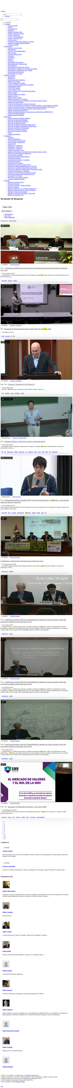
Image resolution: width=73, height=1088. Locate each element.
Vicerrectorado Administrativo (16, 142)
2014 (43, 452)
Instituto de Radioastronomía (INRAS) (19, 156)
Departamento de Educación (16, 72)
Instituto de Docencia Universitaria (17, 99)
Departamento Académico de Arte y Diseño (20, 70)
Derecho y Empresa (13, 187)
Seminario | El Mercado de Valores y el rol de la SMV (27, 807)
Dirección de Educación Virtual (17, 123)
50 (45, 512)
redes (2, 336)
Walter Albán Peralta (8, 891)
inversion (32, 817)
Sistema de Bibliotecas (14, 139)
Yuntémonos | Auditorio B (15, 147)
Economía (11, 56)
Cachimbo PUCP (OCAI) (15, 176)
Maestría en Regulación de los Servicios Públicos (21, 190)
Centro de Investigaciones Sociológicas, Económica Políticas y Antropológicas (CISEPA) (33, 105)
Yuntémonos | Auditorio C (15, 148)
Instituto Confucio (13, 96)
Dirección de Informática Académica (18, 121)
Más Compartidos (10, 217)
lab (5, 452)
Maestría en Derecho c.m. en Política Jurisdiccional (22, 188)
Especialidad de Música (14, 86)
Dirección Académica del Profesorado (18, 128)
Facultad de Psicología (14, 158)
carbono (7, 393)
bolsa (27, 817)
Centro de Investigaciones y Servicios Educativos (22, 104)
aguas (22, 393)
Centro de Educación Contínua (16, 83)
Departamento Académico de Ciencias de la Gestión (22, 69)
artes (9, 512)
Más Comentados (7, 211)
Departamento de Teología (15, 163)
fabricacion (10, 452)
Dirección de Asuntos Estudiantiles (17, 120)
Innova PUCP (12, 144)
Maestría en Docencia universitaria (17, 192)
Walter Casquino (7, 912)
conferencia (4, 633)
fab (2, 452)
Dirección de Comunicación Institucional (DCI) (21, 174)
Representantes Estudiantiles (16, 115)
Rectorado (11, 137)
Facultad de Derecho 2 (14, 161)
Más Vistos (8, 216)
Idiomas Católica (12, 92)
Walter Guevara (7, 990)
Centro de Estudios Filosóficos (16, 80)
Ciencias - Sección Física (15, 48)
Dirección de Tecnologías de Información (19, 153)
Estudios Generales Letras (15, 32)
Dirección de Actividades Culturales (18, 177)
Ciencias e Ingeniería (14, 35)
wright (11, 633)
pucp (39, 452)
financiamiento (40, 817)
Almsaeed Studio (20, 1081)
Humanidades (12, 49)
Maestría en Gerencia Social (16, 182)
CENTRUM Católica (14, 88)
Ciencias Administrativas (15, 54)
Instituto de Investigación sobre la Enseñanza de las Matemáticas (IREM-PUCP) (30, 112)
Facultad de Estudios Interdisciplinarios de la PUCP (22, 166)
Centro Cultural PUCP (14, 89)
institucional (20, 512)
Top (2, 1086)
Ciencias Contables (13, 45)
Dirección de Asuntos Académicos (17, 129)
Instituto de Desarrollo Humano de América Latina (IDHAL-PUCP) (27, 108)
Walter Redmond (7, 1066)
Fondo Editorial (12, 65)
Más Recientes (9, 214)
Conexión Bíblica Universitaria (16, 94)
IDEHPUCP (11, 78)
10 (5, 837)
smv (13, 817)
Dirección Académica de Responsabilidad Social (21, 124)
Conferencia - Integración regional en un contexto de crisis (22, 561)
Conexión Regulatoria (14, 134)
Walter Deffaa (6, 951)
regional (11, 571)
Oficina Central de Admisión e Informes (19, 118)
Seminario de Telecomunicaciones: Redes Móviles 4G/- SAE (27, 329)
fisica (35, 452)
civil (2, 393)
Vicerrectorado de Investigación (17, 140)
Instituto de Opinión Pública (16, 102)
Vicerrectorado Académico (15, 155)
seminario (4, 280)
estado (15, 280)
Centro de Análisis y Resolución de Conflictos (21, 85)
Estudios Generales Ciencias (16, 33)
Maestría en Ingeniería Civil (15, 195)
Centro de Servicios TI (32, 1075)
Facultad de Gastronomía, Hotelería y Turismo (21, 41)
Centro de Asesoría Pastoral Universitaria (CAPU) (22, 172)
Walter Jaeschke (7, 1047)
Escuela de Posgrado (13, 184)
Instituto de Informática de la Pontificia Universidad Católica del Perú (27, 152)
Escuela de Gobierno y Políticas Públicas (19, 185)
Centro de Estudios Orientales (16, 113)
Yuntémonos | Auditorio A (15, 145)
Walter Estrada (7, 970)
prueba (10, 132)
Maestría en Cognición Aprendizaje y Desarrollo (21, 193)
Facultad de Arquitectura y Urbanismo (18, 171)
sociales (18, 817)
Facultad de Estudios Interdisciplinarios (19, 43)
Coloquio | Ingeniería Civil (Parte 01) (21, 384)
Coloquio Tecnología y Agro (16, 150)
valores (9, 817)
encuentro (4, 512)
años (42, 512)
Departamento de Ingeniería (15, 62)
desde (38, 512)
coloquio (30, 452)
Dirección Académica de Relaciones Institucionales (22, 126)
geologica (17, 393)
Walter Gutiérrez (7, 1009)
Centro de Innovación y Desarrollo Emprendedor (21, 91)
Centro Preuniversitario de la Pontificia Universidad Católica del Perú (27, 100)
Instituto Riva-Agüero (14, 81)
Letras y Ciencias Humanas (15, 37)
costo (12, 393)
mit (50, 452)
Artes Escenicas (12, 40)
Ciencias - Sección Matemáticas (17, 51)
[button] (3, 11)
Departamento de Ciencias (15, 73)
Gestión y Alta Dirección (15, 38)
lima (47, 452)
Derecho (10, 27)
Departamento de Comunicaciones (17, 64)
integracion (4, 571)
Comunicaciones (12, 29)
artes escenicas (12, 53)
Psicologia (11, 61)
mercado (3, 817)
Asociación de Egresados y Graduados (19, 160)
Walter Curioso (7, 931)
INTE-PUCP (11, 77)
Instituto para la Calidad (14, 97)
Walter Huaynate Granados (10, 1031)
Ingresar (7, 16)
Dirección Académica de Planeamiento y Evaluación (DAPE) (25, 169)
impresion (55, 452)
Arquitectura (11, 57)
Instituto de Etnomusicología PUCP (18, 110)
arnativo (28, 512)
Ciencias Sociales (13, 25)
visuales (14, 512)
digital (16, 452)
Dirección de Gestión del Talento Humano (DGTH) (22, 168)
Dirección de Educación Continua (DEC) (19, 164)
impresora (21, 452)
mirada (34, 512)
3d (26, 452)
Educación (11, 30)
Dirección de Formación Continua (17, 131)
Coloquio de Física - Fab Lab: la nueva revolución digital (24, 441)
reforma (10, 280)
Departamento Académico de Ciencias (18, 67)
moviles (7, 336)
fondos (23, 817)
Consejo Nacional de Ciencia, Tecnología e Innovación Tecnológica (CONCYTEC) (31, 107)
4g (11, 336)
